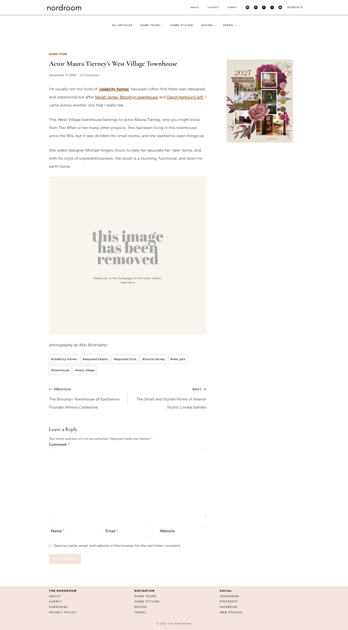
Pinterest (229, 601)
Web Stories (231, 612)
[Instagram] (247, 7)
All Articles (122, 25)
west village (85, 370)
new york (177, 359)
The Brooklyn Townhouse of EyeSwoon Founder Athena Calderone (84, 398)
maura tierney (153, 359)
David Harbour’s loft (185, 97)
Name (58, 530)
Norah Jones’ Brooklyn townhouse (126, 97)
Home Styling (182, 25)
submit (232, 7)
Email (112, 530)
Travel (140, 612)
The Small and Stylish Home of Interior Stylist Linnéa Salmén (171, 398)
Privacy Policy (63, 612)
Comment (59, 444)
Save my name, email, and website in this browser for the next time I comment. (117, 545)
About (195, 7)
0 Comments (89, 75)
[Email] (280, 7)
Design (140, 607)
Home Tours (145, 596)
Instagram (229, 596)
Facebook (229, 607)
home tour (58, 54)
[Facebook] (264, 7)
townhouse (60, 370)
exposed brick (125, 359)
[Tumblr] (272, 7)
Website (167, 530)
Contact (213, 7)
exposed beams (95, 359)
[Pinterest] (256, 7)
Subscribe (58, 607)
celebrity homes (114, 88)
